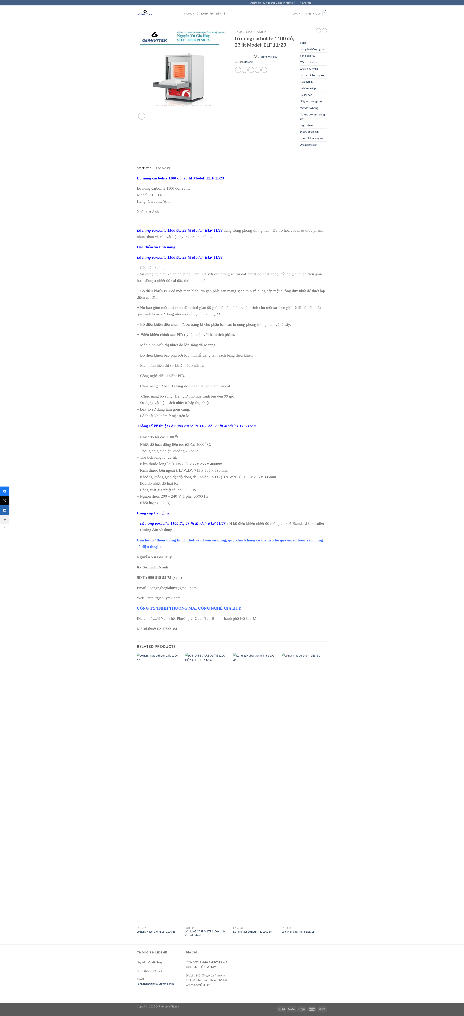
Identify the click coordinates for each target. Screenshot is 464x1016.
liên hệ (220, 13)
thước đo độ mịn (309, 131)
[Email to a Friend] (251, 70)
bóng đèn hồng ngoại (312, 49)
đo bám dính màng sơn (312, 75)
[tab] (145, 168)
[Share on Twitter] (245, 70)
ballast (303, 42)
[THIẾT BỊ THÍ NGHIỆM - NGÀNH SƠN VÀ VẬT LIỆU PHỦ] (155, 13)
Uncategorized (308, 144)
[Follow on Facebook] (315, 3)
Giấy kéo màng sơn (311, 101)
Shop (248, 32)
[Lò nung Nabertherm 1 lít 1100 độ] (159, 789)
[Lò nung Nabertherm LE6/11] (304, 789)
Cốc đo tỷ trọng (309, 68)
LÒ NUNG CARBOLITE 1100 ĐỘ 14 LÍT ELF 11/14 (205, 933)
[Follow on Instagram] (318, 3)
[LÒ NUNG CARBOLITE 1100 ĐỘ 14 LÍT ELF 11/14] (207, 789)
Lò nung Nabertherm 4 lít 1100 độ (252, 931)
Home (238, 32)
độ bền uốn (306, 81)
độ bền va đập (308, 88)
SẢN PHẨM (207, 13)
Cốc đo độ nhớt (309, 62)
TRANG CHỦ (191, 13)
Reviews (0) (163, 168)
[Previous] (137, 798)
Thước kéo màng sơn (312, 138)
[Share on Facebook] (238, 70)
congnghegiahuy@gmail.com (156, 983)
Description (145, 168)
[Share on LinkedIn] (264, 70)
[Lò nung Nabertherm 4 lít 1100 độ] (255, 789)
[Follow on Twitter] (322, 3)
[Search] (180, 13)
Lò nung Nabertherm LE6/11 (298, 931)
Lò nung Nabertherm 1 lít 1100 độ (156, 931)
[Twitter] (4, 500)
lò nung (261, 32)
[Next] (326, 798)
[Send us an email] (325, 3)
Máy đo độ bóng (309, 107)
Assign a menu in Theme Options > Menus (271, 2)
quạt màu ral (307, 125)
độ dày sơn (306, 94)
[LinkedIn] (4, 510)
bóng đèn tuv (307, 55)
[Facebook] (4, 491)
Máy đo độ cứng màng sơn (312, 116)
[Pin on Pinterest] (258, 70)
